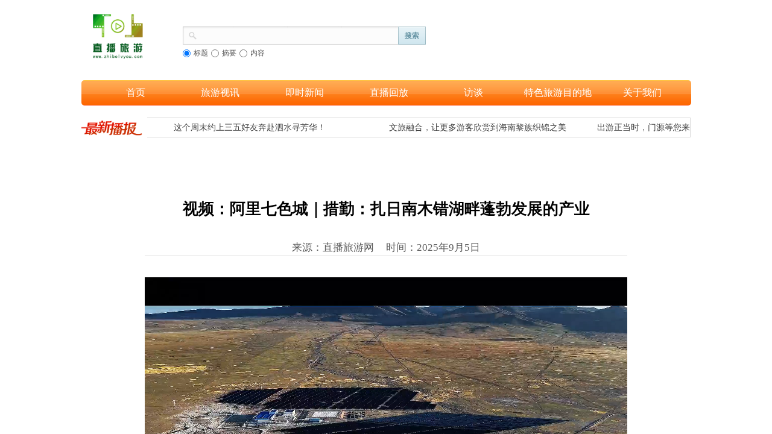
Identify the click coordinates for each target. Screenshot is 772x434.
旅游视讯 (220, 92)
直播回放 (389, 92)
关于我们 (642, 92)
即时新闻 (304, 92)
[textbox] (298, 34)
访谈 (473, 92)
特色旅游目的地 (558, 92)
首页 (135, 92)
